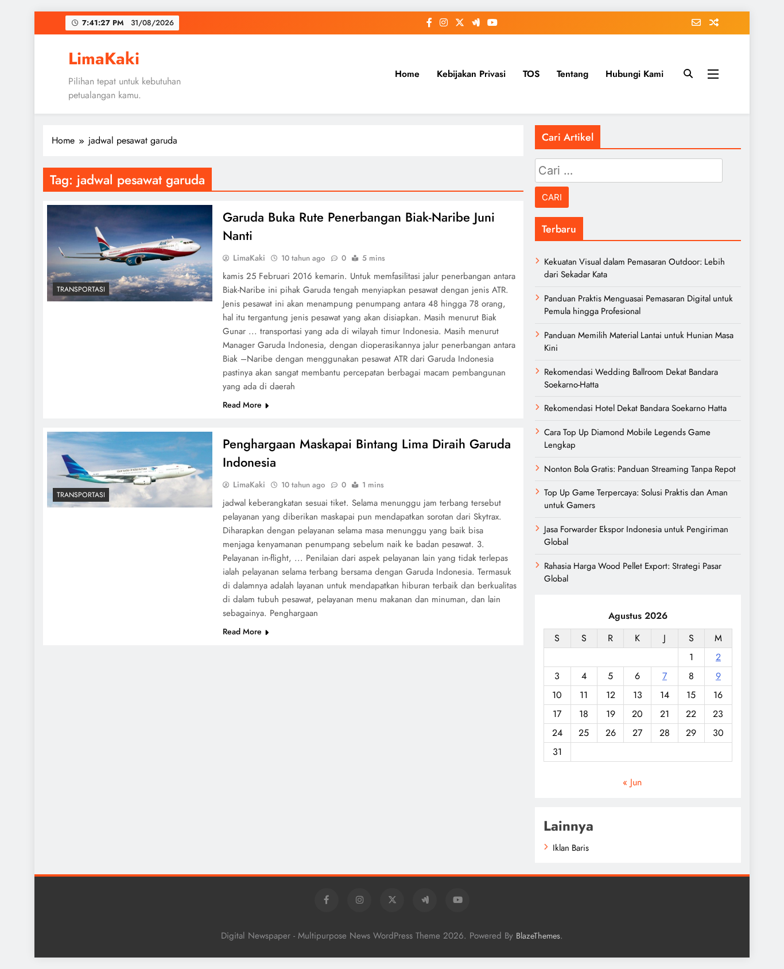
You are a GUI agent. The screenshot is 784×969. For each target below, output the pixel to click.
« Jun (632, 782)
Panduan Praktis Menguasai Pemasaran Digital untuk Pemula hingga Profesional (638, 304)
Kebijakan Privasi (471, 73)
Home (407, 73)
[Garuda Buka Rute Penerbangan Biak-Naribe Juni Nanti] (129, 253)
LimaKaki (103, 58)
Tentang (572, 73)
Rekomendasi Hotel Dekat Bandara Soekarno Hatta (635, 408)
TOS (531, 73)
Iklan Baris (571, 848)
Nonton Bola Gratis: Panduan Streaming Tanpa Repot (640, 469)
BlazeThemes (538, 935)
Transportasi (81, 289)
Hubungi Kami (634, 73)
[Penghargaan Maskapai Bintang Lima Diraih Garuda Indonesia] (129, 469)
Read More (242, 404)
